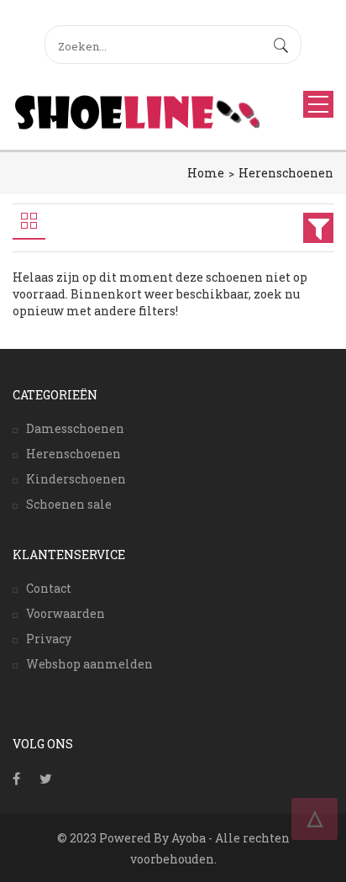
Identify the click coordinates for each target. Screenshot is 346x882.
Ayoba (188, 838)
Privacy (48, 639)
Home (205, 173)
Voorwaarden (65, 613)
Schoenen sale (69, 504)
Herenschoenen (286, 173)
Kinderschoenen (76, 479)
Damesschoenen (75, 428)
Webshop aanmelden (89, 664)
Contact (48, 588)
